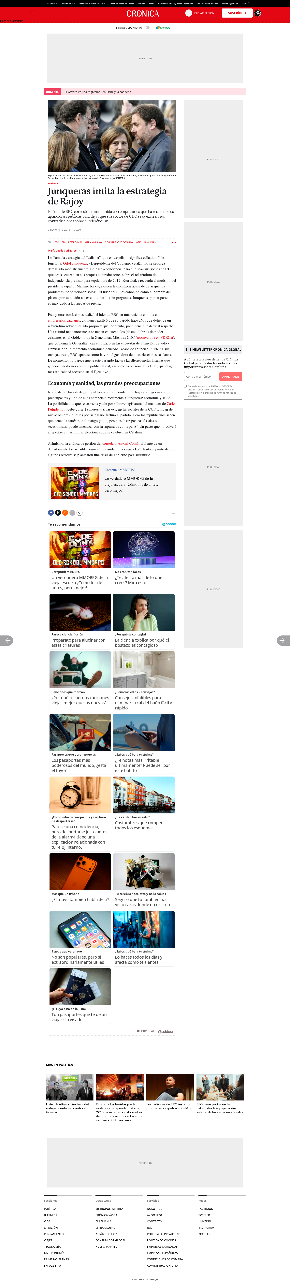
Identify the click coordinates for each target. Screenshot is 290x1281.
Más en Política (59, 1065)
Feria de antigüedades (207, 3)
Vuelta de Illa (68, 3)
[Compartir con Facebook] (51, 513)
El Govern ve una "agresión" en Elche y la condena (98, 92)
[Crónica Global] (145, 13)
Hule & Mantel (106, 1246)
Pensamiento (54, 1234)
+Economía (52, 1246)
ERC (63, 242)
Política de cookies (161, 1240)
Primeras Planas (56, 1259)
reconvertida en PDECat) (155, 337)
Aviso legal (155, 1215)
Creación (51, 1228)
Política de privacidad (163, 1234)
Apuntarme (230, 376)
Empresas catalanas (162, 1246)
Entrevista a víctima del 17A (92, 3)
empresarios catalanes (64, 320)
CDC (57, 242)
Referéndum (75, 242)
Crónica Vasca (106, 1215)
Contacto (154, 1221)
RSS (149, 1228)
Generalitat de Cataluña (119, 242)
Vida (47, 1221)
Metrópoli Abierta (109, 1209)
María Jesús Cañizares (62, 250)
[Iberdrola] (163, 28)
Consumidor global (110, 1240)
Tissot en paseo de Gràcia (121, 3)
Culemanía (103, 1221)
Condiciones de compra (165, 1259)
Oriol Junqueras (146, 242)
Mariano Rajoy (93, 242)
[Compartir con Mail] (72, 513)
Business (50, 1215)
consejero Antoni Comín (121, 443)
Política (53, 183)
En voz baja (52, 1265)
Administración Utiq (162, 1265)
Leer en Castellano (11, 20)
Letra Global (105, 1228)
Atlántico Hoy (106, 1234)
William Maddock (146, 3)
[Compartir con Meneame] (65, 513)
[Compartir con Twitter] (58, 513)
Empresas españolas (162, 1253)
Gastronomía (54, 1253)
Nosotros (154, 1209)
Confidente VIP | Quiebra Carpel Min (175, 3)
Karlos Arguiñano (230, 3)
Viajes (48, 1240)
